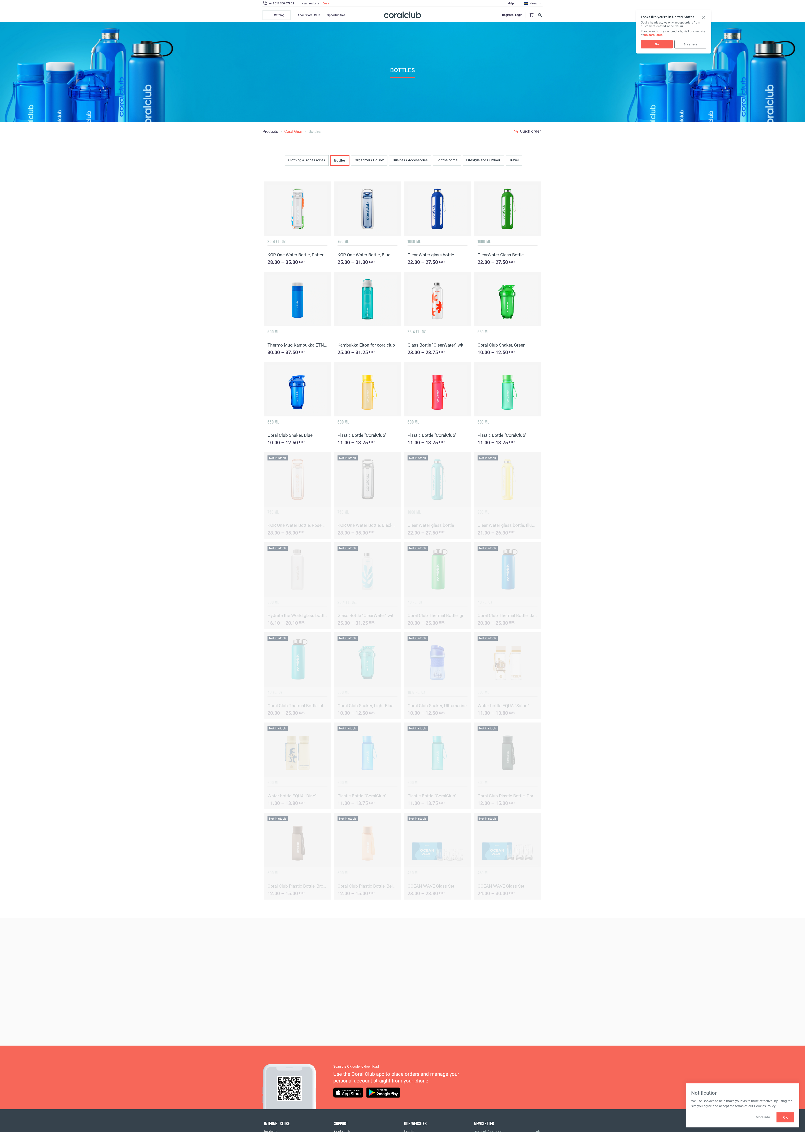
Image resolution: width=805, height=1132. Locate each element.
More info (763, 1117)
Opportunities (336, 15)
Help (511, 3)
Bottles (340, 160)
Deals (326, 3)
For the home (446, 160)
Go (657, 44)
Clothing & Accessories (306, 160)
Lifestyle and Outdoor (483, 160)
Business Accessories (410, 160)
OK (785, 1117)
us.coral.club (653, 35)
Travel (514, 160)
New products (310, 3)
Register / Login (512, 15)
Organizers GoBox (369, 160)
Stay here (690, 44)
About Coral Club (309, 15)
